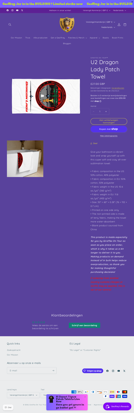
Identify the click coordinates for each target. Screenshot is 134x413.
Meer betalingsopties (109, 136)
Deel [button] (95, 143)
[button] (10, 25)
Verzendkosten (117, 88)
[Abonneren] (53, 370)
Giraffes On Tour (35, 405)
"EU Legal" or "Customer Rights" (85, 350)
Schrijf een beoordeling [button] (84, 325)
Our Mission (12, 355)
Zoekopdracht (14, 350)
